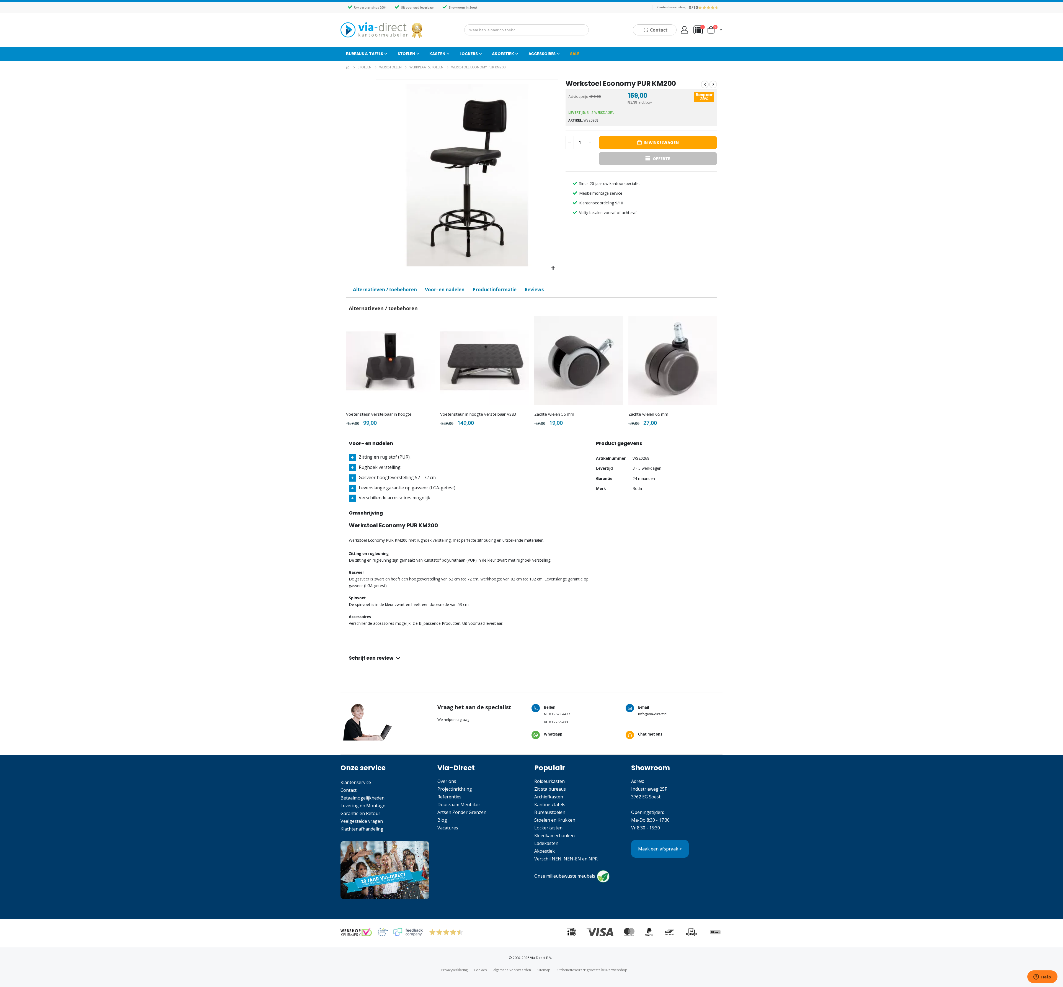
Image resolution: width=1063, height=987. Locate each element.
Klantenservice (355, 782)
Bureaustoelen (549, 812)
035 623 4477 (559, 713)
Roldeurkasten (549, 781)
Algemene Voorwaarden (512, 970)
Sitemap (543, 970)
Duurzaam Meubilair (458, 804)
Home (348, 67)
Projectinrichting (454, 789)
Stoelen (364, 67)
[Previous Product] (705, 84)
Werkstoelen (390, 67)
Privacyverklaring (454, 970)
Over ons (446, 781)
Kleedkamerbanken (554, 835)
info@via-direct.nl (652, 713)
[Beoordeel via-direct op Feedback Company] (708, 7)
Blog (442, 820)
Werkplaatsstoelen (426, 67)
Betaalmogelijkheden (362, 798)
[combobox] (526, 29)
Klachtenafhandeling (361, 829)
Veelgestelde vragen (361, 821)
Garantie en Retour (360, 813)
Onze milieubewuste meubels (564, 876)
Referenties (449, 797)
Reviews (534, 289)
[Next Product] (713, 84)
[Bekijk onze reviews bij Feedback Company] (408, 932)
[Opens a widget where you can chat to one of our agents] (1042, 977)
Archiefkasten (548, 797)
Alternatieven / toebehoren (385, 289)
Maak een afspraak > (660, 849)
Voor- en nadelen (445, 289)
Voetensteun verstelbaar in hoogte (379, 414)
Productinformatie (495, 289)
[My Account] (684, 30)
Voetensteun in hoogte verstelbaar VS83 (478, 414)
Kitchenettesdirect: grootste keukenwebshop (592, 970)
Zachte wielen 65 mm (648, 414)
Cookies (480, 970)
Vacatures (447, 828)
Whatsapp (553, 734)
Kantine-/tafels (549, 804)
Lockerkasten (548, 828)
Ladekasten (546, 843)
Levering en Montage (362, 806)
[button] (553, 268)
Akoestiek (544, 851)
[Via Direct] (382, 29)
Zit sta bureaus (550, 789)
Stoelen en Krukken (554, 820)
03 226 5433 (558, 721)
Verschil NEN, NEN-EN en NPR (566, 859)
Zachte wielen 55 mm (554, 414)
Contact (348, 790)
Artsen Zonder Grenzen (461, 812)
